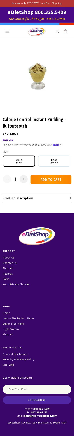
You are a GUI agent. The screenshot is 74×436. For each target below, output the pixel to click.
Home (6, 313)
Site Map (8, 364)
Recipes (8, 273)
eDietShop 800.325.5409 (37, 12)
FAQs (6, 279)
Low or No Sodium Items (18, 318)
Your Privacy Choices (16, 284)
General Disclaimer (15, 354)
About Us (9, 257)
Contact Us (10, 263)
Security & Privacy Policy (18, 359)
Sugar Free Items (14, 323)
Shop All (8, 268)
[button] (7, 31)
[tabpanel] (37, 75)
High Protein (11, 329)
